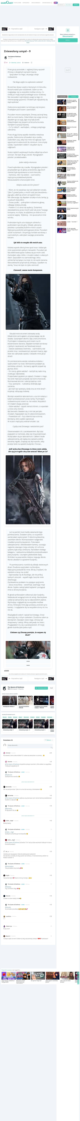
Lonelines (8, 916)
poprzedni (63, 96)
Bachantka (8, 787)
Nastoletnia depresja (29, 41)
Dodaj (76, 4)
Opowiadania (47, 2)
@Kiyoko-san (8, 775)
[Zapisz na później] (31, 62)
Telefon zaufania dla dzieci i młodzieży (42, 41)
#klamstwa (26, 717)
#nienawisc (49, 717)
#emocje (15, 717)
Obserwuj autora (42, 688)
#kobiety (32, 717)
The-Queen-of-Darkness (14, 56)
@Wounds (8, 907)
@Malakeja (8, 887)
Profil (51, 688)
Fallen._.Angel (9, 820)
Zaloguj (68, 4)
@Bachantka (8, 808)
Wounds (8, 896)
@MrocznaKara (9, 866)
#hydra (20, 717)
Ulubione (26, 62)
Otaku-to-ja (9, 926)
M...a (7, 851)
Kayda (7, 875)
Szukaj (61, 4)
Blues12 (8, 936)
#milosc (37, 717)
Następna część (39, 29)
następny (73, 96)
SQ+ (56, 2)
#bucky (9, 717)
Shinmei (8, 753)
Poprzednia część (16, 29)
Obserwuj (16, 62)
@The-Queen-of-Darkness (12, 764)
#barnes (4, 717)
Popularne (17, 2)
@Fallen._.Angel (9, 832)
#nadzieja (43, 717)
